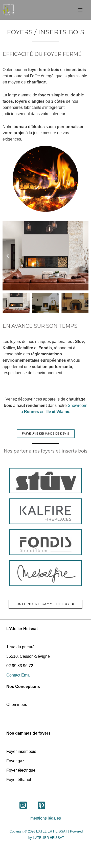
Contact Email (19, 675)
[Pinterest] (41, 805)
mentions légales (45, 818)
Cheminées (16, 704)
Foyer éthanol (18, 779)
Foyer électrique (20, 770)
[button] (7, 255)
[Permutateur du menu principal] (80, 10)
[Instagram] (23, 805)
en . (47, 411)
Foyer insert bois (21, 751)
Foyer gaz (15, 761)
